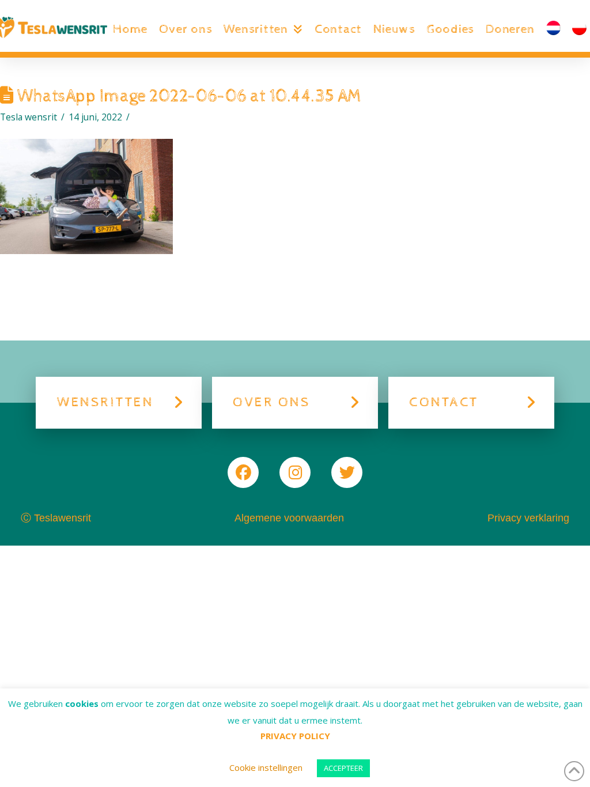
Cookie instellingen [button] (265, 767)
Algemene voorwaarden (289, 518)
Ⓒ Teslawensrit (56, 518)
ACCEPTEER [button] (343, 768)
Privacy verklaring (528, 518)
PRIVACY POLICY (295, 735)
